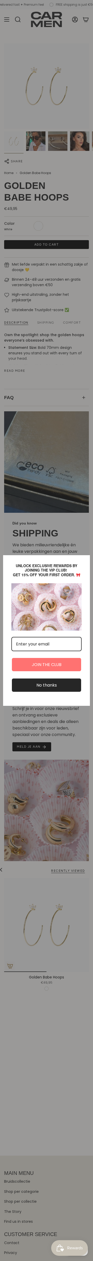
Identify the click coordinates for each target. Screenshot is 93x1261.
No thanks (46, 685)
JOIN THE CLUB (46, 665)
